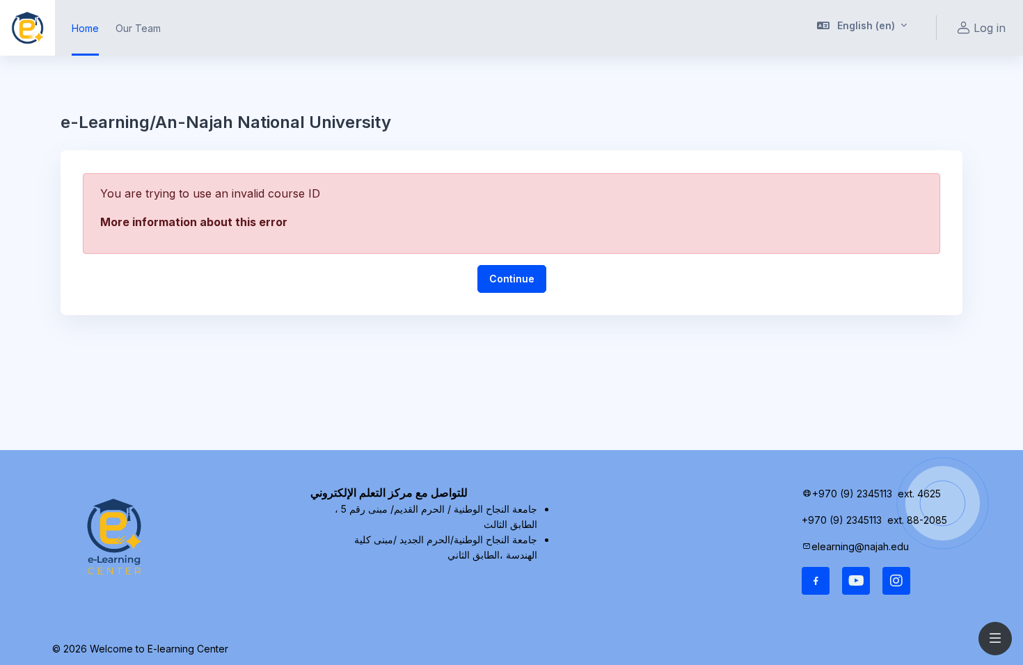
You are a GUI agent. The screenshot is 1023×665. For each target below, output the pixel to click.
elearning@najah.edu (860, 546)
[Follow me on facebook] (816, 581)
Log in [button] (990, 28)
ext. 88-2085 (918, 520)
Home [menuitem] (85, 28)
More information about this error (193, 222)
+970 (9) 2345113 (852, 493)
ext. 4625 (921, 493)
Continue (511, 279)
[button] (862, 28)
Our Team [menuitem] (138, 28)
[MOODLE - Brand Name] (27, 28)
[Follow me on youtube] (856, 581)
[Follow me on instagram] (896, 581)
